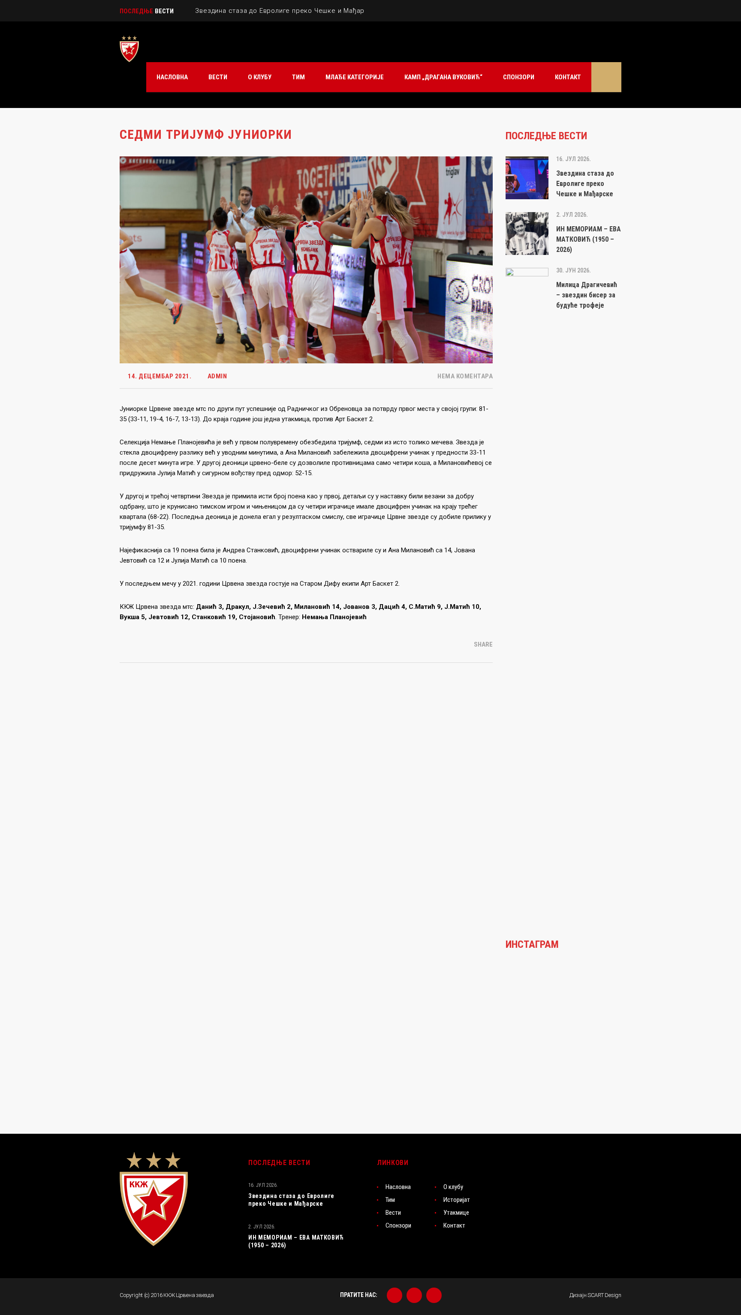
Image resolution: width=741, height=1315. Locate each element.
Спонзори (398, 1225)
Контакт (454, 1225)
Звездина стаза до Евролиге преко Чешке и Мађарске (291, 1199)
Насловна (398, 1187)
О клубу (453, 1187)
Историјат (456, 1200)
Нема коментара (464, 376)
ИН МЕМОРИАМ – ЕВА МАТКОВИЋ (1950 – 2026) (296, 1241)
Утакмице (456, 1212)
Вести (393, 1212)
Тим (390, 1200)
